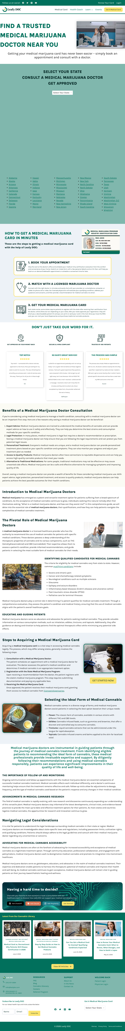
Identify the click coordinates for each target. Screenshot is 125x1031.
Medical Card (61, 9)
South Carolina (87, 207)
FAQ (34, 980)
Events (98, 9)
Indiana (36, 187)
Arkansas (13, 187)
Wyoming (108, 210)
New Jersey (61, 207)
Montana (60, 194)
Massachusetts (63, 178)
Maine (35, 203)
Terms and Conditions (115, 1026)
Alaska (12, 181)
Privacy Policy (102, 1026)
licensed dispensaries (54, 691)
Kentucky (37, 197)
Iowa (35, 191)
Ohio (82, 191)
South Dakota (110, 178)
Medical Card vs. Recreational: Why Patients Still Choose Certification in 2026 (17, 947)
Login (118, 3)
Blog (35, 983)
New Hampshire (63, 203)
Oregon (83, 197)
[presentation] (17, 929)
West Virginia (110, 203)
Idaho (35, 181)
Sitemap (94, 1026)
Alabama (13, 178)
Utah (106, 187)
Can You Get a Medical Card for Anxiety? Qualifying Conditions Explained (77, 945)
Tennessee (109, 181)
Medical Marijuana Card (17, 941)
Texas (106, 184)
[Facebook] (23, 3)
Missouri (60, 191)
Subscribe (34, 1013)
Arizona (12, 184)
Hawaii (36, 178)
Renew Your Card (106, 3)
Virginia (107, 194)
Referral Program (40, 992)
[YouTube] (36, 3)
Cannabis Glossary (41, 986)
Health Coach (76, 9)
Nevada (59, 200)
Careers (36, 989)
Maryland (37, 207)
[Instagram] (31, 3)
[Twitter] (27, 3)
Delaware (13, 200)
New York (84, 181)
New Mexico (85, 178)
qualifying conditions (63, 566)
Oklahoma (85, 194)
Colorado (13, 194)
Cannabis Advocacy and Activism (16, 939)
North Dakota (86, 187)
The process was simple (104, 355)
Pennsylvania (86, 200)
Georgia (12, 207)
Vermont (108, 191)
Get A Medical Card (113, 9)
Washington (109, 197)
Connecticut (14, 197)
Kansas (36, 194)
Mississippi (61, 187)
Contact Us (68, 986)
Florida (12, 203)
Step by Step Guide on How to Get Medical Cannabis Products (47, 947)
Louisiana (37, 200)
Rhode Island (86, 203)
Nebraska (60, 197)
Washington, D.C (111, 200)
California (13, 191)
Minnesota (61, 184)
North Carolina (87, 184)
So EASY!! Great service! (64, 355)
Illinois (36, 184)
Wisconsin (109, 207)
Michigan (60, 181)
